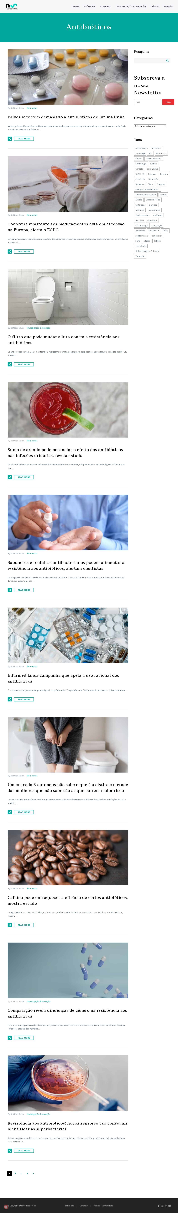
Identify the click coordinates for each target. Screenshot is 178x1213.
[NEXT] (33, 1173)
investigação (154, 210)
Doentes (161, 184)
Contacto (84, 1206)
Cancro (138, 158)
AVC (150, 153)
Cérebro (164, 174)
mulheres (157, 215)
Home (76, 6)
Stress (147, 240)
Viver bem (106, 6)
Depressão (153, 179)
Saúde (165, 230)
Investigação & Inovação (131, 6)
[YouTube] (169, 1206)
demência (140, 179)
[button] (10, 139)
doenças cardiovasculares (147, 189)
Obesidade (152, 220)
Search (167, 60)
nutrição (139, 220)
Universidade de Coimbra (147, 251)
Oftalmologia (141, 225)
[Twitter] (162, 1206)
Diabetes (139, 184)
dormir (163, 194)
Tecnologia (140, 246)
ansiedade (140, 153)
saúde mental (141, 235)
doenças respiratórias (145, 194)
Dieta (150, 184)
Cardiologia (140, 163)
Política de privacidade (103, 1206)
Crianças (152, 174)
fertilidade (140, 204)
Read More (24, 138)
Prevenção (154, 230)
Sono (137, 240)
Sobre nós (69, 1206)
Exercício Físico (153, 199)
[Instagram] (166, 1206)
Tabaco (157, 240)
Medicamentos (142, 215)
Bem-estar (32, 108)
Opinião (168, 6)
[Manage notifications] (6, 1207)
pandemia (140, 230)
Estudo (138, 199)
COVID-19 (139, 174)
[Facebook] (159, 1206)
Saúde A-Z (89, 6)
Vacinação (140, 256)
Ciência (155, 6)
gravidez (153, 204)
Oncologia (157, 225)
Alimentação (141, 148)
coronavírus (152, 168)
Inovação (139, 210)
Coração (139, 168)
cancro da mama (153, 158)
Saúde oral (157, 235)
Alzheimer (156, 148)
